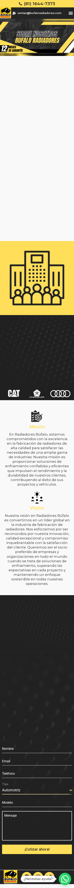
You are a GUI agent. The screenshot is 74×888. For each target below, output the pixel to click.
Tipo (5, 784)
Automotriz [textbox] (11, 790)
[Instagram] (38, 877)
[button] (70, 13)
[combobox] (37, 790)
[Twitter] (49, 877)
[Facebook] (27, 877)
